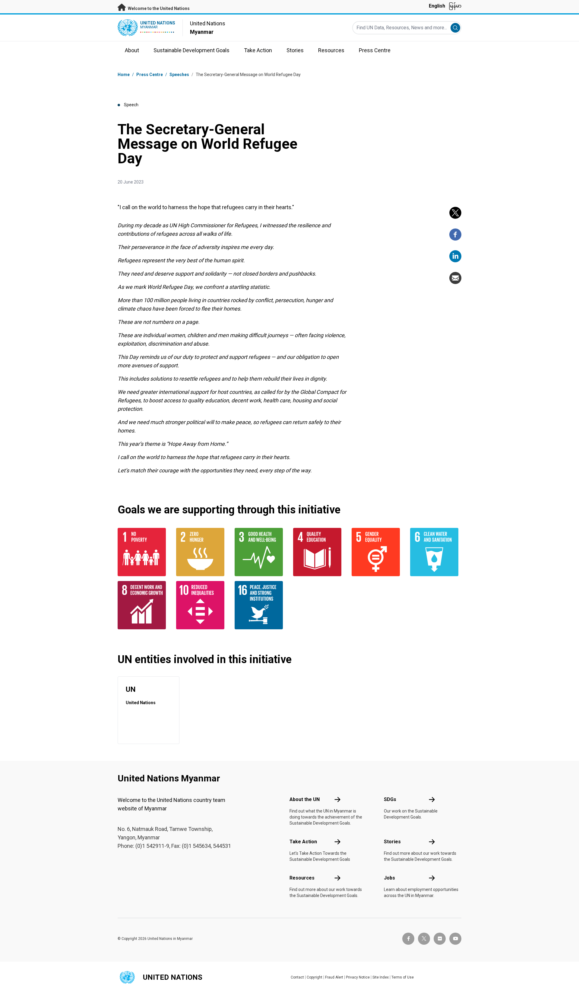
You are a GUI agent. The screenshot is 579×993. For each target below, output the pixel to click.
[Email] (455, 278)
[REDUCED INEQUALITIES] (201, 605)
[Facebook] (455, 234)
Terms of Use (402, 977)
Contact (297, 977)
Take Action (303, 842)
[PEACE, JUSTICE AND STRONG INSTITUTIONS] (260, 605)
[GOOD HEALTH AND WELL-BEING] (260, 552)
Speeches (179, 74)
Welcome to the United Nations (158, 8)
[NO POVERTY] (143, 552)
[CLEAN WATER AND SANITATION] (435, 552)
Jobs (389, 878)
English (437, 6)
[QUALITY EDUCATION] (318, 552)
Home (124, 74)
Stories (392, 842)
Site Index (380, 977)
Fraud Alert (334, 977)
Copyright (314, 977)
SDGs (390, 799)
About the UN (305, 799)
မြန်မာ (455, 6)
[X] (455, 213)
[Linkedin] (455, 256)
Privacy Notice (358, 977)
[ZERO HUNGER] (201, 552)
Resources (302, 878)
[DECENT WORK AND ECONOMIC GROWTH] (143, 605)
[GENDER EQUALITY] (377, 552)
